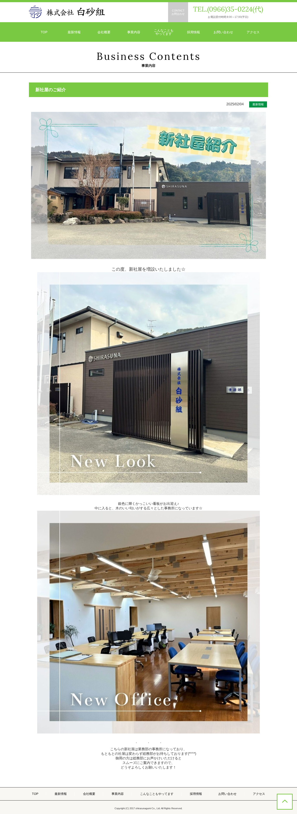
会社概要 (103, 32)
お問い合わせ (223, 32)
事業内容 (133, 32)
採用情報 (193, 32)
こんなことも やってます (164, 32)
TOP (44, 32)
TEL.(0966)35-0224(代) (228, 9)
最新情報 (74, 32)
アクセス (253, 32)
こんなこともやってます (157, 794)
